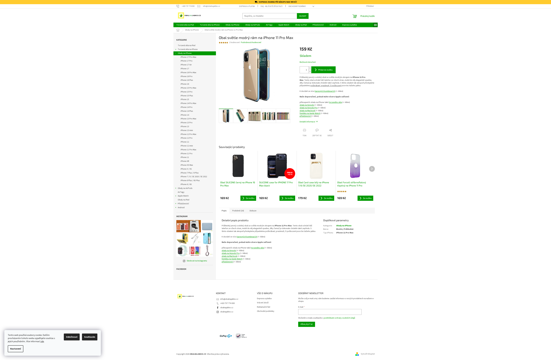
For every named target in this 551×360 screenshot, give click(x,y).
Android (181, 207)
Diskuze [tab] (253, 210)
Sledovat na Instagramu (197, 260)
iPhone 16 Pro (186, 76)
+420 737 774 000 (227, 303)
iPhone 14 (185, 115)
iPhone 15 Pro (186, 91)
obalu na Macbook (307, 110)
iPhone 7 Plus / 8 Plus (190, 172)
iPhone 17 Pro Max (188, 57)
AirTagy (181, 192)
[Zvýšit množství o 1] (309, 68)
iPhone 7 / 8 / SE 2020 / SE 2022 (194, 176)
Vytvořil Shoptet (368, 354)
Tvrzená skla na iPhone (188, 49)
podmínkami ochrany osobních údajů (339, 318)
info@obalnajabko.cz (229, 299)
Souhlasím (89, 337)
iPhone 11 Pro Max (188, 149)
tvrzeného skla (335, 102)
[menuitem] (185, 25)
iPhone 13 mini (187, 130)
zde (42, 341)
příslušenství (305, 116)
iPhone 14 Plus (187, 111)
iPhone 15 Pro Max (188, 88)
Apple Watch (183, 195)
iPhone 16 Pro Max (188, 72)
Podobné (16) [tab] (238, 210)
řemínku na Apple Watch (310, 113)
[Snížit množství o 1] (309, 71)
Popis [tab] (224, 210)
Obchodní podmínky (297, 6)
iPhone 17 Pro (186, 60)
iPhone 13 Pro (186, 122)
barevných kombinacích (325, 91)
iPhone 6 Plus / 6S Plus (190, 180)
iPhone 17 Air (186, 64)
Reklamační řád (263, 307)
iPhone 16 (185, 84)
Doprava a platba (247, 6)
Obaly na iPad (184, 199)
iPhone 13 (185, 126)
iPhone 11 (185, 157)
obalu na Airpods (307, 105)
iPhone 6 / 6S (186, 184)
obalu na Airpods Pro (308, 107)
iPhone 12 (185, 141)
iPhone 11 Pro (186, 153)
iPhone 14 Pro (186, 107)
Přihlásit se (306, 324)
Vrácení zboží (263, 302)
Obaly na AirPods (185, 188)
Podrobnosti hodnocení (251, 42)
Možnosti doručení (308, 62)
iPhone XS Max (187, 165)
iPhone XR (185, 161)
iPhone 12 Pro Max (188, 134)
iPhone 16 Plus (187, 80)
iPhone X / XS (186, 169)
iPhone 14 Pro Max (188, 103)
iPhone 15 (185, 99)
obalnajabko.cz (226, 307)
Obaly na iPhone (185, 53)
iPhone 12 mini (187, 145)
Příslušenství (183, 203)
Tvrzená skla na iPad (186, 45)
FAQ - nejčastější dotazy (272, 6)
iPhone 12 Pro (186, 138)
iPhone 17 (185, 68)
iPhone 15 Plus (187, 95)
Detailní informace (307, 121)
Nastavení (15, 348)
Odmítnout (72, 337)
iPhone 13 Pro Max (188, 118)
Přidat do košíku (325, 70)
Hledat (302, 16)
